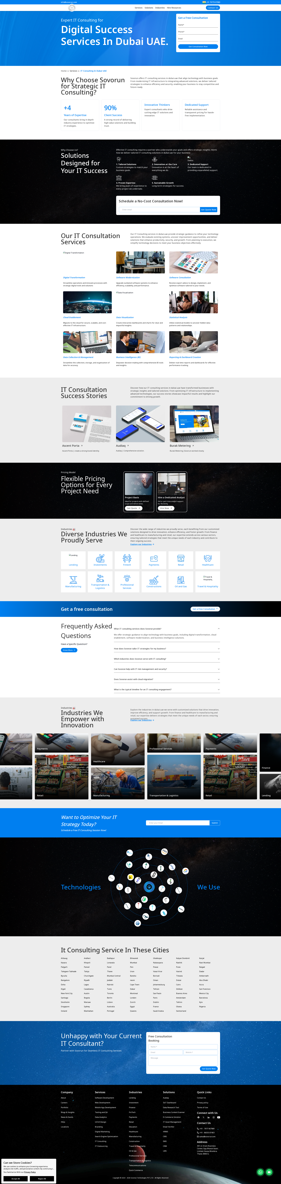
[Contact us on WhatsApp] (260, 1172)
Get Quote (132, 508)
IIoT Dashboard (169, 1102)
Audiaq (166, 1098)
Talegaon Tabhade (68, 971)
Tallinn (179, 1002)
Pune (178, 967)
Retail (131, 1122)
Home (110, 7)
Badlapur (111, 958)
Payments (133, 1117)
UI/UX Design (100, 1122)
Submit (215, 823)
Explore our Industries (141, 544)
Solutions (149, 7)
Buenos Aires (181, 993)
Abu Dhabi (203, 980)
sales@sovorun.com (207, 1136)
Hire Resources (174, 7)
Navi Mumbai (204, 962)
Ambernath (204, 976)
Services (138, 7)
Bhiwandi (134, 958)
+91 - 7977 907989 (207, 1128)
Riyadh (87, 980)
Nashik (179, 962)
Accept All (16, 1179)
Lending (132, 1098)
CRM (165, 1146)
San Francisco (204, 989)
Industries (160, 7)
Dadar (201, 971)
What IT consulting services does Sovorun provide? (137, 628)
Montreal (134, 993)
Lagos (86, 984)
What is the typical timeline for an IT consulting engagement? (142, 689)
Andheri (87, 958)
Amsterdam (181, 998)
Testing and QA (101, 1112)
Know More (68, 650)
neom (132, 980)
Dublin (156, 1002)
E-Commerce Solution (172, 1117)
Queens (133, 1011)
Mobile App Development (105, 1107)
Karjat (201, 958)
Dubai (178, 980)
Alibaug (64, 958)
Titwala (179, 976)
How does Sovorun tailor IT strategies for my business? (140, 648)
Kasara (64, 962)
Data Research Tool (171, 1107)
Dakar (132, 989)
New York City (66, 993)
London (133, 998)
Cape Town (134, 984)
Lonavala (110, 962)
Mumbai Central (114, 976)
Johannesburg (159, 984)
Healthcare (133, 1131)
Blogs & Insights (67, 1112)
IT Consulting (100, 1141)
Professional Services (138, 1156)
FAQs (63, 1122)
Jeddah (110, 980)
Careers (64, 1102)
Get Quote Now (208, 209)
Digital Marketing (102, 1131)
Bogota (87, 998)
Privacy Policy (30, 1172)
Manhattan (88, 1011)
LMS (165, 1151)
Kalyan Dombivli (183, 958)
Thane (109, 971)
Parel (109, 967)
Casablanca (88, 989)
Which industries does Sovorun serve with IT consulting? (140, 658)
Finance (132, 1107)
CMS (165, 1136)
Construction (134, 1141)
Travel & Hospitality (137, 1146)
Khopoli (87, 962)
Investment (133, 1102)
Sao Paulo (157, 993)
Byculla (64, 976)
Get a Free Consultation (204, 609)
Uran (132, 971)
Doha (63, 984)
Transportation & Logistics (140, 1160)
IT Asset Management (172, 1122)
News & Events (67, 1117)
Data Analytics (101, 1117)
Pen (131, 967)
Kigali (63, 989)
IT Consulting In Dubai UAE (93, 71)
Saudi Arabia (158, 1011)
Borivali (156, 976)
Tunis (109, 989)
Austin (86, 993)
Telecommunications (137, 1165)
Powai (155, 967)
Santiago (64, 998)
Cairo (178, 984)
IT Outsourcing (101, 1146)
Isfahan (179, 989)
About (118, 7)
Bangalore (65, 980)
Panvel (87, 967)
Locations (65, 1127)
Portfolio (128, 7)
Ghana (179, 1006)
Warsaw (87, 1002)
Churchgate (89, 976)
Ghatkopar (157, 958)
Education (133, 1127)
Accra (201, 984)
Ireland (64, 1011)
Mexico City (204, 993)
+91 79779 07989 (213, 2)
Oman (155, 980)
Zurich (132, 1002)
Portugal (110, 1011)
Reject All (42, 1179)
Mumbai (133, 962)
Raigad (202, 967)
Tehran (156, 989)
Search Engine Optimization (106, 1136)
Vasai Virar (157, 971)
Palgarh (64, 967)
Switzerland (181, 1011)
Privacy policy (202, 1102)
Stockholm (65, 1002)
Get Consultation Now (198, 46)
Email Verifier (168, 1127)
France (156, 1006)
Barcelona (203, 998)
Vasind (179, 971)
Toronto (110, 993)
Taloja (86, 971)
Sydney (87, 1006)
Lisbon (110, 1002)
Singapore (65, 1006)
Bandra (133, 976)
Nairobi (110, 984)
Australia (111, 1006)
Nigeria (202, 1006)
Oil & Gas (133, 1151)
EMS (165, 1141)
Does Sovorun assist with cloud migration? (133, 679)
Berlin (109, 998)
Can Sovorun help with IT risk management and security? (140, 669)
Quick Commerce (136, 1170)
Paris (155, 998)
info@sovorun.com (69, 2)
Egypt (132, 1006)
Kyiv (201, 1002)
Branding (99, 1127)
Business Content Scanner (174, 1112)
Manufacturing (135, 1136)
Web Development (102, 1102)
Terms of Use (202, 1107)
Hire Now (164, 508)
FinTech (132, 1112)
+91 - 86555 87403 (207, 1132)
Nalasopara (158, 962)
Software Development (104, 1098)
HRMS (165, 1131)
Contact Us (213, 7)
